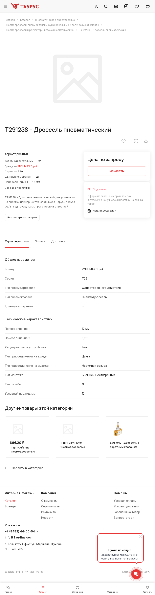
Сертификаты (50, 506)
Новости (47, 517)
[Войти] (116, 6)
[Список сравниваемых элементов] (126, 6)
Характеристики (17, 241)
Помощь (120, 493)
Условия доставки (126, 506)
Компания (49, 493)
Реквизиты (48, 512)
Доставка (58, 241)
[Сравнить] (136, 141)
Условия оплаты (125, 500)
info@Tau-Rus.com (18, 537)
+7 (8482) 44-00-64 (20, 531)
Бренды (10, 506)
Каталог (10, 500)
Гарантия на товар (127, 512)
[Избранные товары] (137, 6)
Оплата (40, 241)
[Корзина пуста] (147, 6)
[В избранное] (123, 141)
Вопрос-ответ (124, 517)
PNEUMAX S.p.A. (28, 166)
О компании (49, 500)
